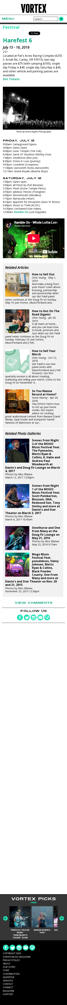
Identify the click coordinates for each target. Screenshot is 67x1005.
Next (61, 918)
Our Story (9, 966)
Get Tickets (11, 79)
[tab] (33, 903)
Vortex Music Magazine (17, 956)
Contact (8, 983)
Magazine (8, 990)
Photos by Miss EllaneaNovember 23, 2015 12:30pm (32, 573)
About (6, 963)
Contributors (11, 973)
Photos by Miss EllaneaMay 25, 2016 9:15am (46, 536)
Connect (8, 987)
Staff (6, 970)
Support (8, 994)
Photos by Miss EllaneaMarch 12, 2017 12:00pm (32, 459)
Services (8, 980)
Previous (5, 918)
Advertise (8, 977)
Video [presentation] (33, 903)
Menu (8, 19)
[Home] (33, 12)
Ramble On (21, 212)
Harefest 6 (17, 40)
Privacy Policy (11, 960)
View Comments (34, 603)
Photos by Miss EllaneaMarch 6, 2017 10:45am (32, 502)
